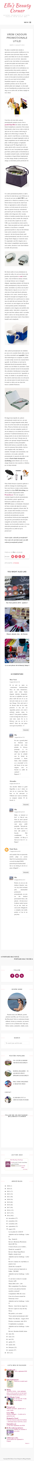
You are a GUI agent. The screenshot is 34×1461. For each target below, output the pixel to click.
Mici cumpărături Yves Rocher (17, 1286)
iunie (10, 1336)
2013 (8, 1353)
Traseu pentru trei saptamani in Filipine (15, 1440)
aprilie (10, 1342)
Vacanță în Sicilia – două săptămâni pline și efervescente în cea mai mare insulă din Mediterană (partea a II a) (17, 1393)
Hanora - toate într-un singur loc (18, 1306)
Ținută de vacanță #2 (15, 1249)
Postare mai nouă (10, 957)
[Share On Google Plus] (19, 556)
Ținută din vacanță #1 (15, 1266)
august (10, 1229)
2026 (8, 1186)
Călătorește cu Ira (12, 1438)
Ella (15, 735)
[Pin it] (23, 556)
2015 (8, 1213)
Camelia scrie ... (12, 1370)
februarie (11, 1347)
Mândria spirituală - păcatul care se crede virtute (16, 1409)
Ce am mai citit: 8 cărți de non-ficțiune (20, 1399)
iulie (10, 1334)
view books (25, 1169)
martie (10, 1345)
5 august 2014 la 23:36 (15, 682)
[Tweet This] (12, 556)
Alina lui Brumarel (12, 1380)
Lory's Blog (10, 1413)
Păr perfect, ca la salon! (15, 1313)
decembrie (12, 1218)
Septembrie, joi (11, 1424)
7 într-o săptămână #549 (20, 1371)
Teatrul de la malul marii (20, 1381)
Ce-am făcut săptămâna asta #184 (16, 1425)
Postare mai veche (23, 959)
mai (10, 1339)
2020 (8, 1199)
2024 (8, 1188)
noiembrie (12, 1221)
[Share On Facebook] (16, 556)
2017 (8, 1207)
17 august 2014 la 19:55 (15, 851)
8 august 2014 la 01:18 (15, 783)
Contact (8, 1092)
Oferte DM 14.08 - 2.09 (15, 1283)
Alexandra (13, 781)
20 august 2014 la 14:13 (19, 879)
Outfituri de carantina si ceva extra (20, 1430)
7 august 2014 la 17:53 (19, 737)
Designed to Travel (12, 1418)
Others (16, 563)
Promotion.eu (9, 495)
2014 (8, 1215)
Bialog (9, 1390)
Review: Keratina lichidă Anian (18, 1331)
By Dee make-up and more (15, 1428)
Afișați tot (27, 1443)
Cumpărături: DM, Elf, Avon (17, 1294)
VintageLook (11, 1407)
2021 (8, 1197)
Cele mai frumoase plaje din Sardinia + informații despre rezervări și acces (17, 1420)
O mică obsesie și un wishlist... (18, 1247)
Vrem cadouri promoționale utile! (18, 1316)
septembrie (12, 1226)
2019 (8, 1202)
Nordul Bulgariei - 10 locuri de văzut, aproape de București (21, 1073)
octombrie (12, 1224)
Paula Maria (13, 849)
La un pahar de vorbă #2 (16, 1232)
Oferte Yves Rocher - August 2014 (19, 1318)
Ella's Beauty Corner (17, 8)
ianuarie (11, 1350)
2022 (8, 1194)
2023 (8, 1191)
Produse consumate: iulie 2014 (18, 1321)
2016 (8, 1210)
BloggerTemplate (27, 1458)
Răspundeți (25, 730)
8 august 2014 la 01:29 (19, 812)
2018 (8, 1205)
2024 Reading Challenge (16, 1160)
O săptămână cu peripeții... (16, 1324)
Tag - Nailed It (13, 1239)
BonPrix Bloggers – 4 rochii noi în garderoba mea (16, 1415)
